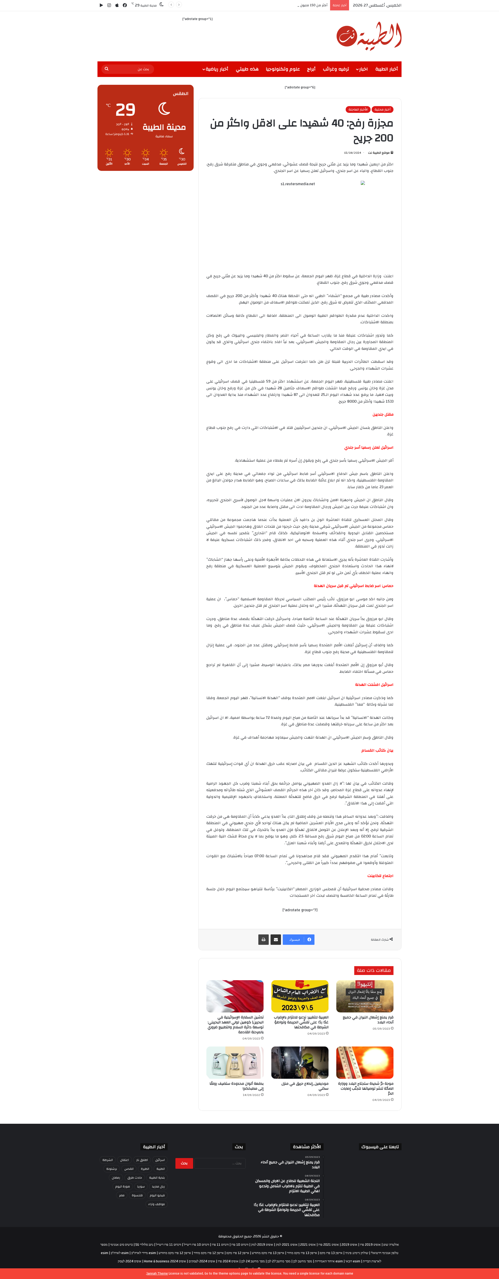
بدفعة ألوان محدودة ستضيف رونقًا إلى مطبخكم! (236, 1086)
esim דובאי (352, 1261)
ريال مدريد (158, 1186)
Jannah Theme (157, 1273)
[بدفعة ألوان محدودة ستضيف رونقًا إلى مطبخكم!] (235, 1063)
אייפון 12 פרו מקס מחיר (209, 1253)
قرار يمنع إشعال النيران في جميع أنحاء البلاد (368, 1020)
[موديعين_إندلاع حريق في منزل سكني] (300, 1063)
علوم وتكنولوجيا (283, 69)
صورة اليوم (122, 1186)
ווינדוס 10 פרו (239, 1245)
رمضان (116, 1177)
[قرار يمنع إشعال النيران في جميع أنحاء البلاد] (364, 996)
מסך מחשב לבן (302, 1261)
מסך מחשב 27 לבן (279, 1261)
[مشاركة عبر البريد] (276, 939)
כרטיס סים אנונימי (121, 1245)
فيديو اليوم (157, 1195)
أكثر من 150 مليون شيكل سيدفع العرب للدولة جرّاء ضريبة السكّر (281, 5)
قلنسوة (137, 1195)
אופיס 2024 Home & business (165, 1261)
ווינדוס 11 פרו (220, 1245)
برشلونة (111, 1169)
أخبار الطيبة (386, 69)
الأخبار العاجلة (358, 109)
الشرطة (107, 1160)
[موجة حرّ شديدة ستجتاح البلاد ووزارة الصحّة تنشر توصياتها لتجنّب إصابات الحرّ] (364, 1063)
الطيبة (160, 1169)
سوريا (141, 1186)
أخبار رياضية (217, 69)
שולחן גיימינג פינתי (356, 1253)
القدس (129, 1169)
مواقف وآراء (156, 1204)
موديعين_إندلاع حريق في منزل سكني (305, 1086)
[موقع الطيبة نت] (369, 36)
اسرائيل (160, 1160)
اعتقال (124, 1160)
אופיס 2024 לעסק (129, 1261)
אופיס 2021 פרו (328, 1245)
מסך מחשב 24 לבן (253, 1261)
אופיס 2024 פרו (228, 1261)
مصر (121, 1195)
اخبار (363, 69)
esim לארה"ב (120, 1253)
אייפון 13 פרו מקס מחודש (268, 1253)
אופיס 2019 (349, 1245)
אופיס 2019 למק (262, 1245)
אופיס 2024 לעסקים (202, 1261)
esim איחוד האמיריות (329, 1261)
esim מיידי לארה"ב (143, 1253)
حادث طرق (134, 1177)
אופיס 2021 (308, 1245)
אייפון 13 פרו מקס (331, 1253)
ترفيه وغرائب (336, 69)
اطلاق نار (142, 1160)
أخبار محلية (383, 109)
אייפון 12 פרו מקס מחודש (175, 1253)
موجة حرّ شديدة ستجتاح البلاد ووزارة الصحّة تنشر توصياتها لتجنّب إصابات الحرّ (365, 1088)
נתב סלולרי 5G (144, 1245)
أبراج (311, 69)
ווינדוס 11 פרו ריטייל (168, 1245)
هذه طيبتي (247, 69)
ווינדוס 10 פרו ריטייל (196, 1245)
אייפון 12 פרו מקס (237, 1253)
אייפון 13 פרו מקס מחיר (302, 1253)
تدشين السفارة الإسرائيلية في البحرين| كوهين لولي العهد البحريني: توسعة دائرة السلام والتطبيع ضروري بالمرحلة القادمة (236, 1025)
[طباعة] (263, 939)
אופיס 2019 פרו (370, 1245)
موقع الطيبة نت (379, 153)
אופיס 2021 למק (287, 1245)
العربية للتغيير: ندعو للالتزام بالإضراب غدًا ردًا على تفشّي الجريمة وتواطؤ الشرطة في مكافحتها (301, 1022)
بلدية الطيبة (157, 1177)
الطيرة (145, 1169)
